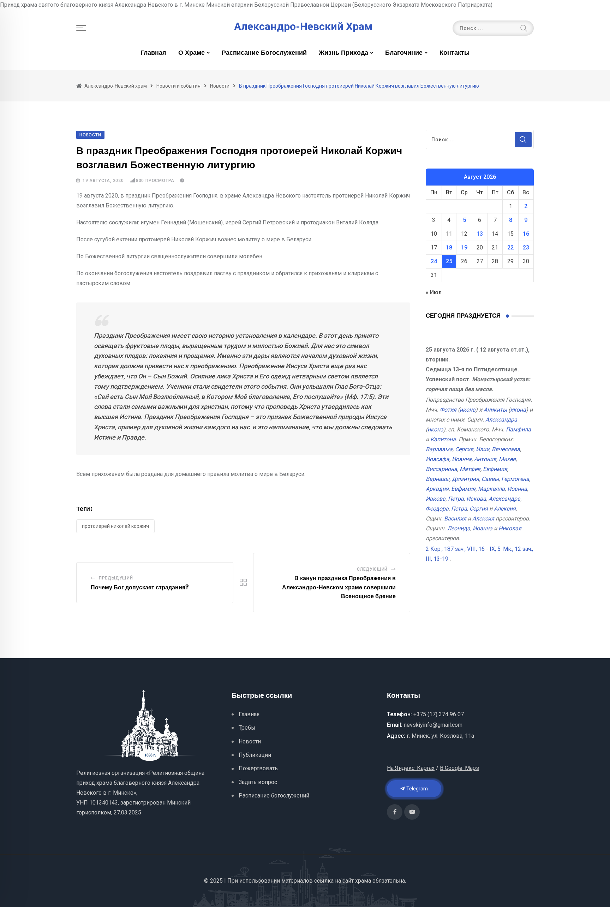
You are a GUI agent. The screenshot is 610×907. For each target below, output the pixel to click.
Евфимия (495, 469)
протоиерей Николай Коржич (115, 526)
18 (449, 247)
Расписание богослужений (264, 53)
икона (468, 409)
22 (510, 247)
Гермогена (515, 479)
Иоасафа (437, 459)
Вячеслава (506, 449)
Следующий (372, 569)
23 (526, 247)
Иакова (435, 498)
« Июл (434, 292)
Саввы (490, 479)
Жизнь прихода (343, 53)
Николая (509, 528)
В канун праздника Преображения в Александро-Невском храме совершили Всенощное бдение (339, 587)
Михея (507, 459)
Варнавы (437, 479)
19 (464, 247)
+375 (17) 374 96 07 (438, 714)
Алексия (505, 508)
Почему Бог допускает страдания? (140, 587)
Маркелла (491, 488)
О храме (191, 53)
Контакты (454, 53)
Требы (247, 727)
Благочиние (404, 53)
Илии (482, 449)
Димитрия (465, 479)
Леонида (458, 528)
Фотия (448, 409)
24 (434, 261)
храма (363, 880)
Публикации (255, 755)
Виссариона (441, 469)
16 (526, 233)
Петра (456, 498)
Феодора (437, 508)
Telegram (416, 788)
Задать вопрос (258, 782)
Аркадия (437, 488)
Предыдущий (116, 578)
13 (480, 233)
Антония (485, 459)
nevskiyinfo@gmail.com (433, 725)
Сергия (464, 449)
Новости (250, 741)
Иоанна (462, 459)
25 (449, 261)
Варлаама (439, 449)
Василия (455, 518)
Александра (501, 419)
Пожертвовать (258, 768)
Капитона (443, 439)
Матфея (470, 469)
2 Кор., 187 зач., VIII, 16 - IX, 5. (464, 549)
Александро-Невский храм (303, 26)
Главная (153, 53)
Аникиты (495, 409)
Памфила (518, 429)
